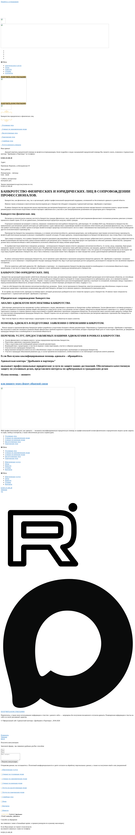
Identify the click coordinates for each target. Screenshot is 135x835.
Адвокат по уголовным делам (12, 774)
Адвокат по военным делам (15, 440)
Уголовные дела (7, 125)
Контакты (10, 58)
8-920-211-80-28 (6, 488)
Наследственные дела (9, 133)
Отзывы (9, 56)
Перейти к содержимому (10, 2)
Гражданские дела (8, 137)
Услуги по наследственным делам (14, 788)
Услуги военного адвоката (11, 145)
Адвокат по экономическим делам (14, 129)
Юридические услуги (14, 51)
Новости (9, 55)
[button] (31, 62)
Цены (8, 53)
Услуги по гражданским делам (12, 792)
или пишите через (24, 383)
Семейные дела (7, 141)
